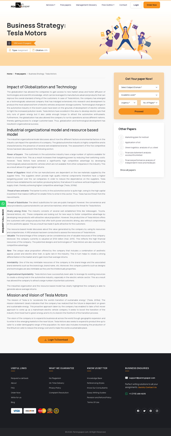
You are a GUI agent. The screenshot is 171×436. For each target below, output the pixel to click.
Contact (123, 5)
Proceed (139, 111)
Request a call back (19, 378)
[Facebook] (138, 411)
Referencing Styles (95, 383)
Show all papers (128, 170)
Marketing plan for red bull (137, 137)
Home (9, 74)
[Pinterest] (150, 411)
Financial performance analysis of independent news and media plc (140, 161)
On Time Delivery (56, 383)
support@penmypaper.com (142, 378)
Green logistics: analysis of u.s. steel (141, 147)
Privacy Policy (55, 388)
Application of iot (132, 142)
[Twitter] (144, 411)
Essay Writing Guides (96, 392)
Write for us (16, 397)
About (14, 383)
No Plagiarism (55, 378)
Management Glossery (86, 5)
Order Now (152, 5)
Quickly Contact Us (147, 387)
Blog (13, 402)
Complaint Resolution (59, 392)
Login (136, 5)
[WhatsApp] (3, 204)
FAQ (12, 388)
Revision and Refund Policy (99, 397)
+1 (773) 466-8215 (137, 393)
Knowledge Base (94, 378)
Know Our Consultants (97, 388)
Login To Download (58, 339)
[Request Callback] (3, 224)
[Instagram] (157, 411)
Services (50, 5)
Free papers (65, 5)
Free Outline (107, 5)
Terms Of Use (93, 402)
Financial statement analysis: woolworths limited (138, 153)
